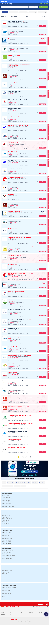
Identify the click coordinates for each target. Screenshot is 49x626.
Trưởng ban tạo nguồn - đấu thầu (16, 73)
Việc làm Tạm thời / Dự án (7, 570)
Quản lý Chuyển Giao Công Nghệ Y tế (15, 168)
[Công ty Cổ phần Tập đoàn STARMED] (4, 311)
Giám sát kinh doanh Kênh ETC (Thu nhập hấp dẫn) (19, 319)
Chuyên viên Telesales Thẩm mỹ (14, 108)
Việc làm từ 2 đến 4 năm (6, 592)
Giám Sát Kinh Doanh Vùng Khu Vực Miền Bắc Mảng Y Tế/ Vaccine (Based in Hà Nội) (20, 65)
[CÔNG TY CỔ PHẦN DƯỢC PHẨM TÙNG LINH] (4, 144)
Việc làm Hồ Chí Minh (6, 515)
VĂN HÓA (21, 610)
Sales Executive (10, 482)
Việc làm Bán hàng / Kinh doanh (8, 498)
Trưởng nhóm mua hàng (13, 372)
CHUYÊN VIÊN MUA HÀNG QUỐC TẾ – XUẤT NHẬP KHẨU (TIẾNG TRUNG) (19, 238)
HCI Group (10, 109)
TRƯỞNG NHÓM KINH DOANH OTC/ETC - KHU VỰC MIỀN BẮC (20, 415)
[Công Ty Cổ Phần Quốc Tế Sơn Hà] (4, 284)
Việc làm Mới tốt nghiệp (6, 552)
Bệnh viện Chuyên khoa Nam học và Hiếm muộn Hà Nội (18, 365)
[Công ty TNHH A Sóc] (4, 382)
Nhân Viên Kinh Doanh (12, 228)
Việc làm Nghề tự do (6, 572)
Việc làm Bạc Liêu (5, 520)
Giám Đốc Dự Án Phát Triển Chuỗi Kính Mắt (17, 116)
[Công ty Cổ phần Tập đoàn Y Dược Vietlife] (4, 84)
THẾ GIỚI (2, 612)
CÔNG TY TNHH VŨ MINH (12, 195)
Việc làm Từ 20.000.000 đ (7, 540)
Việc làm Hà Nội (5, 514)
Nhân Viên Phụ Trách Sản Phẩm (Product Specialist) (16, 274)
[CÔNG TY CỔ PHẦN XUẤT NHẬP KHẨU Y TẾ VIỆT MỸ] (4, 275)
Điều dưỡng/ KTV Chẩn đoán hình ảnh (16, 291)
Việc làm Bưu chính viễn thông (8, 506)
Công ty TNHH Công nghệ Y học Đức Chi (15, 31)
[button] (45, 1)
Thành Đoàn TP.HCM (28, 621)
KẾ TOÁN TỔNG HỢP (12, 142)
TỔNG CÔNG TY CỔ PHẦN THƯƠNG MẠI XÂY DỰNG (17, 178)
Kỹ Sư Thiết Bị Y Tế (12, 30)
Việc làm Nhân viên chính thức (8, 569)
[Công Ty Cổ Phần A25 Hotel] (4, 75)
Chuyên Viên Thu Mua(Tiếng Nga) (15, 211)
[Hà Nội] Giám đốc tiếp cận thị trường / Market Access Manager (19, 337)
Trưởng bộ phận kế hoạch (13, 282)
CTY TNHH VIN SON (11, 432)
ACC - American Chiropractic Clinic (14, 221)
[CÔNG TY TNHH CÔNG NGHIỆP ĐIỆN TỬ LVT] (4, 390)
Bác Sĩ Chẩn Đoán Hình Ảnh (13, 328)
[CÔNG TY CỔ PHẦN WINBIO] (4, 66)
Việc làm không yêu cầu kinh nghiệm (9, 587)
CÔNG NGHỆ (12, 610)
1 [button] (18, 456)
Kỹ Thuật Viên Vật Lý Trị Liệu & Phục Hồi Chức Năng (18, 220)
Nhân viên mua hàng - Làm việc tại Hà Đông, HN (18, 388)
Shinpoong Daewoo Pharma (13, 416)
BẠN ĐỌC (40, 610)
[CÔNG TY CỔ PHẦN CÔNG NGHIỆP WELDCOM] (4, 398)
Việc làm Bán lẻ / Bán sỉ (6, 500)
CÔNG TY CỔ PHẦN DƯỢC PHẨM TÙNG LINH (16, 144)
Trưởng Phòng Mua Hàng (13, 151)
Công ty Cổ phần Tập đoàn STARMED (14, 312)
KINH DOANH (12, 609)
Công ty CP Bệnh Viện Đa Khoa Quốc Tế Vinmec (16, 170)
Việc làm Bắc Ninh (5, 524)
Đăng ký (41, 3)
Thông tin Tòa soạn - (21, 621)
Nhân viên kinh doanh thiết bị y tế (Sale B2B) (17, 431)
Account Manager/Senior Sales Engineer (16, 447)
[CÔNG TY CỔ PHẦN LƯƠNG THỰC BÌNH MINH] (4, 301)
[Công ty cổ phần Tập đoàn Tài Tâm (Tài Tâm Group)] (4, 425)
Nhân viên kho (11, 194)
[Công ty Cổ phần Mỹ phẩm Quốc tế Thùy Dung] (4, 57)
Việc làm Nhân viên (6, 553)
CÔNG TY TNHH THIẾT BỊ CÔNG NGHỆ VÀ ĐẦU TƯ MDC (17, 126)
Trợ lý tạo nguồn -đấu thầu (13, 203)
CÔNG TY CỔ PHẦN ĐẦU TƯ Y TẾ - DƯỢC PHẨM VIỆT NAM (18, 118)
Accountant (41, 482)
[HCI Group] (4, 110)
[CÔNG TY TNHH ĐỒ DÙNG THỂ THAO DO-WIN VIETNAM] (4, 23)
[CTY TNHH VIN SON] (4, 433)
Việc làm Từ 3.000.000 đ (6, 532)
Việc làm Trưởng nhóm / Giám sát (8, 555)
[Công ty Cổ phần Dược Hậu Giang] (4, 338)
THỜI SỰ (2, 610)
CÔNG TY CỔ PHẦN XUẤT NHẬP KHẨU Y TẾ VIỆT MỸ (17, 275)
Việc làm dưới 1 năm (6, 590)
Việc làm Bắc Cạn (5, 521)
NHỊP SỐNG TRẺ (22, 609)
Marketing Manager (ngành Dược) (15, 133)
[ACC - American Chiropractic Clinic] (4, 222)
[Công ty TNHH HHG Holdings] (4, 187)
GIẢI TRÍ (21, 612)
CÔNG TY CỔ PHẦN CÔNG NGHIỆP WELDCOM (16, 398)
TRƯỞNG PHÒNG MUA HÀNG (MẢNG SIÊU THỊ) (17, 177)
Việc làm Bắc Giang (6, 523)
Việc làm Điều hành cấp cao (7, 560)
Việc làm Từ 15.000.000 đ (7, 538)
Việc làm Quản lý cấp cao (7, 558)
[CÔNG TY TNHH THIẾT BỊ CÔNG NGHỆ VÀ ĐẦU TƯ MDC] (4, 127)
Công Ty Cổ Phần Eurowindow (13, 39)
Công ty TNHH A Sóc (11, 382)
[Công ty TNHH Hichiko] (4, 239)
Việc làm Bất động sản (6, 503)
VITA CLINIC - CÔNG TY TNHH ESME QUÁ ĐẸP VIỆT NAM (18, 48)
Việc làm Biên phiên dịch (7, 505)
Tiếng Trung (34, 482)
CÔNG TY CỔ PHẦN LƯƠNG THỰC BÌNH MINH (16, 302)
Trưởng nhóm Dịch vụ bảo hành (14, 439)
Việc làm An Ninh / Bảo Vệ (7, 495)
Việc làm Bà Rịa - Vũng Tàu (7, 518)
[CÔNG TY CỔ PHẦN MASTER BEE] (4, 248)
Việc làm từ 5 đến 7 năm (6, 593)
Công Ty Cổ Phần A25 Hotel (13, 75)
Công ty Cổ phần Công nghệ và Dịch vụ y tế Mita (17, 257)
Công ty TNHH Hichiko (12, 239)
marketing (5, 485)
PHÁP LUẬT (3, 614)
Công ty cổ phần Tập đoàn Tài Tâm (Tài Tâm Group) (17, 424)
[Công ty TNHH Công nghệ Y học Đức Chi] (4, 31)
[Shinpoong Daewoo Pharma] (4, 417)
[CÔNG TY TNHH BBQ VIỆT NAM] (4, 374)
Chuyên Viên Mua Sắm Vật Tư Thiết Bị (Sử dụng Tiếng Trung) (20, 423)
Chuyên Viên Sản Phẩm (13, 264)
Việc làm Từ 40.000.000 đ (7, 543)
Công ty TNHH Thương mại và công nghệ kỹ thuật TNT (18, 153)
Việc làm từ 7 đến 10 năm (7, 595)
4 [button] (25, 456)
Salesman (11, 485)
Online (4, 482)
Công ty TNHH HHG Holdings (13, 187)
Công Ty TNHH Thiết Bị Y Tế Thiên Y (14, 229)
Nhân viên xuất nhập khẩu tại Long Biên (16, 406)
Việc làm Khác (5, 573)
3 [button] (23, 456)
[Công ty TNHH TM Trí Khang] (4, 135)
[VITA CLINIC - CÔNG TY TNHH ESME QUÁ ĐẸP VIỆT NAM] (4, 48)
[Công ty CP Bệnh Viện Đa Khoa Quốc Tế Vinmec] (4, 170)
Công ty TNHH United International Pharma (16, 101)
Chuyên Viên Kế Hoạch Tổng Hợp (15, 91)
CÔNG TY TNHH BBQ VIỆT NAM (13, 373)
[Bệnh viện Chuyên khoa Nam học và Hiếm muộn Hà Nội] (4, 365)
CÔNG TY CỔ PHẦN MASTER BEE (14, 248)
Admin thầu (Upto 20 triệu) (13, 346)
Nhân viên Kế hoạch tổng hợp (14, 363)
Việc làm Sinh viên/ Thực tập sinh (8, 550)
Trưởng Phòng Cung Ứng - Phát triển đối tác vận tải (18, 380)
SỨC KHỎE (31, 612)
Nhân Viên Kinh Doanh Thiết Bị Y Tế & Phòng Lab (18, 125)
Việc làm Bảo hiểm (5, 501)
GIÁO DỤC (40, 609)
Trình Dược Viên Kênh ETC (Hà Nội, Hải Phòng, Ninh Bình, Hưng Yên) (19, 310)
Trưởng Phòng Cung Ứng (13, 82)
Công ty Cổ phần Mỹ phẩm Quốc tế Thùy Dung (16, 56)
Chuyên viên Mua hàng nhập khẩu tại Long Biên (17, 396)
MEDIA (2, 609)
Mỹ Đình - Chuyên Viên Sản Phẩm (16, 21)
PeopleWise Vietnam (12, 448)
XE (10, 612)
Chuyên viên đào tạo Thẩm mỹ (14, 47)
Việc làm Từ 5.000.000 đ (6, 534)
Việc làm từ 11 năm (5, 596)
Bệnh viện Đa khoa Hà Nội (12, 92)
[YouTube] (47, 606)
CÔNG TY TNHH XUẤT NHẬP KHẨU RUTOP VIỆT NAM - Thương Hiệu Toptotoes (20, 212)
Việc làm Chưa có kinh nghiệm (8, 588)
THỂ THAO (31, 609)
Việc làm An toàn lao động (7, 497)
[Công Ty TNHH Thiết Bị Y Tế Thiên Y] (4, 230)
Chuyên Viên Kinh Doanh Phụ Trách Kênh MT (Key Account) (20, 246)
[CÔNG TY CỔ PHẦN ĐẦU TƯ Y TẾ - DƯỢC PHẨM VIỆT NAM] (4, 118)
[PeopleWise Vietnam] (4, 449)
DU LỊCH (11, 614)
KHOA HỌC (31, 610)
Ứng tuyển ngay (42, 34)
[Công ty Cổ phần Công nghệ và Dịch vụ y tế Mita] (4, 257)
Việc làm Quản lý (5, 556)
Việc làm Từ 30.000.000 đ (7, 541)
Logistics (29, 482)
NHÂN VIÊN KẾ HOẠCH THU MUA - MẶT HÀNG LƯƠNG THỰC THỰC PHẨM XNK (20, 300)
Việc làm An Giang (5, 517)
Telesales (23, 485)
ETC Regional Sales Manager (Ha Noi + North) (17, 99)
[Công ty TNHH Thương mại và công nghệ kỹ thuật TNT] (4, 153)
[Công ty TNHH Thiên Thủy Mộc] (4, 441)
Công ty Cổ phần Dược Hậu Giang (14, 339)
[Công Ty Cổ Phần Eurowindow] (4, 40)
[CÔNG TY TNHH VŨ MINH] (4, 196)
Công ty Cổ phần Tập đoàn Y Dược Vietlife (15, 84)
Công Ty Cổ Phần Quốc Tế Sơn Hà (14, 284)
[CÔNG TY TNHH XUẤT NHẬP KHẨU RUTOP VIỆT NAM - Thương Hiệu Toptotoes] (4, 213)
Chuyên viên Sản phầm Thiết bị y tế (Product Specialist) (19, 355)
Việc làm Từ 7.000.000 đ (6, 535)
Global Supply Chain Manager (14, 55)
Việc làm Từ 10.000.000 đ (7, 537)
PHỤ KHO (10, 38)
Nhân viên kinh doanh (20, 482)
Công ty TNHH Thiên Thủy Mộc (13, 440)
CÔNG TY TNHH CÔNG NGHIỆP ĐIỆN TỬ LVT (16, 390)
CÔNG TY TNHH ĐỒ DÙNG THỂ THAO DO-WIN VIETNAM (18, 22)
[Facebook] (42, 606)
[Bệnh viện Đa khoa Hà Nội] (4, 93)
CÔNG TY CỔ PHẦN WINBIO (13, 66)
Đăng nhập (46, 3)
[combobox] (10, 7)
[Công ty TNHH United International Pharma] (4, 101)
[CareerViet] (43, 604)
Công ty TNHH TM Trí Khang (13, 135)
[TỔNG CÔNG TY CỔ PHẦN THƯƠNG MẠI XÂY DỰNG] (4, 179)
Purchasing (17, 485)
